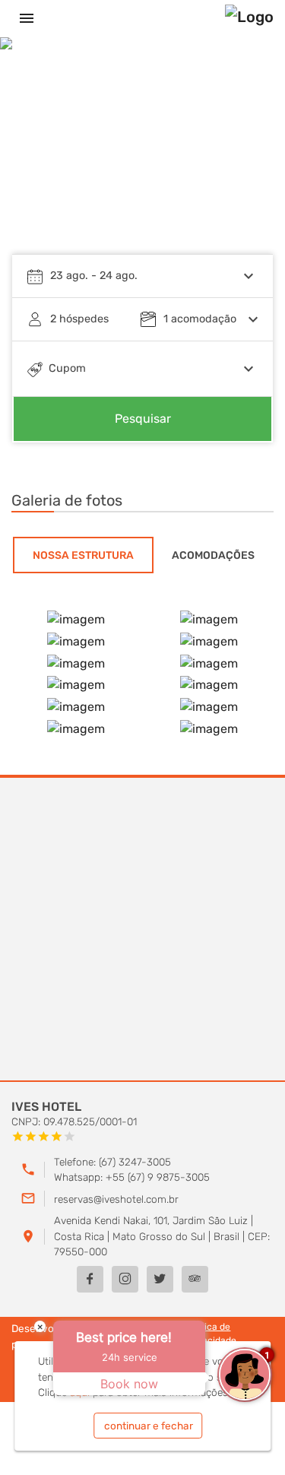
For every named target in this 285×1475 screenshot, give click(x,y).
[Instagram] (125, 1279)
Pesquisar (143, 418)
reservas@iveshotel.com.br (116, 1199)
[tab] (83, 555)
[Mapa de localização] (142, 930)
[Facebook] (90, 1279)
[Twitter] (160, 1279)
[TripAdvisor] (195, 1279)
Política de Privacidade (210, 1333)
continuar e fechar (148, 1425)
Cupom (67, 368)
